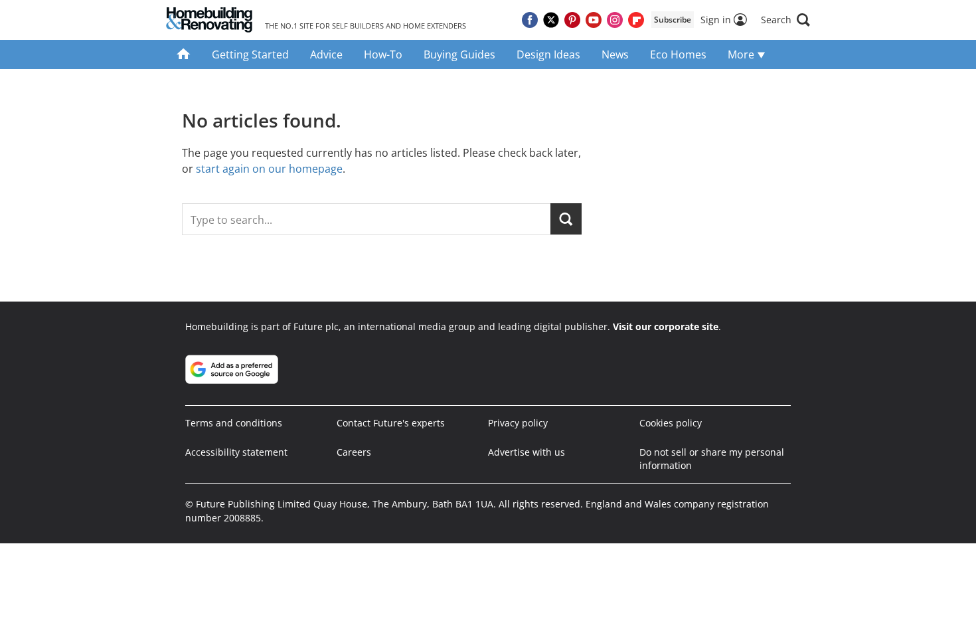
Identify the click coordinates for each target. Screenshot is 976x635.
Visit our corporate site (665, 326)
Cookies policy (670, 422)
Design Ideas (548, 54)
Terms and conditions (233, 422)
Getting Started (250, 54)
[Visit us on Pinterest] (572, 20)
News (615, 54)
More (742, 54)
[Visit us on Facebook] (530, 20)
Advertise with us (526, 452)
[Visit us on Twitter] (551, 20)
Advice (326, 54)
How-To (383, 54)
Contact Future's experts (391, 422)
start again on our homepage (269, 168)
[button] (785, 20)
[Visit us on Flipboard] (636, 20)
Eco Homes (678, 54)
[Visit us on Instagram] (615, 20)
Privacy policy (518, 422)
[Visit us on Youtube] (594, 20)
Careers (354, 452)
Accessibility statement (236, 452)
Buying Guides (459, 54)
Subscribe (672, 19)
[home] (183, 54)
